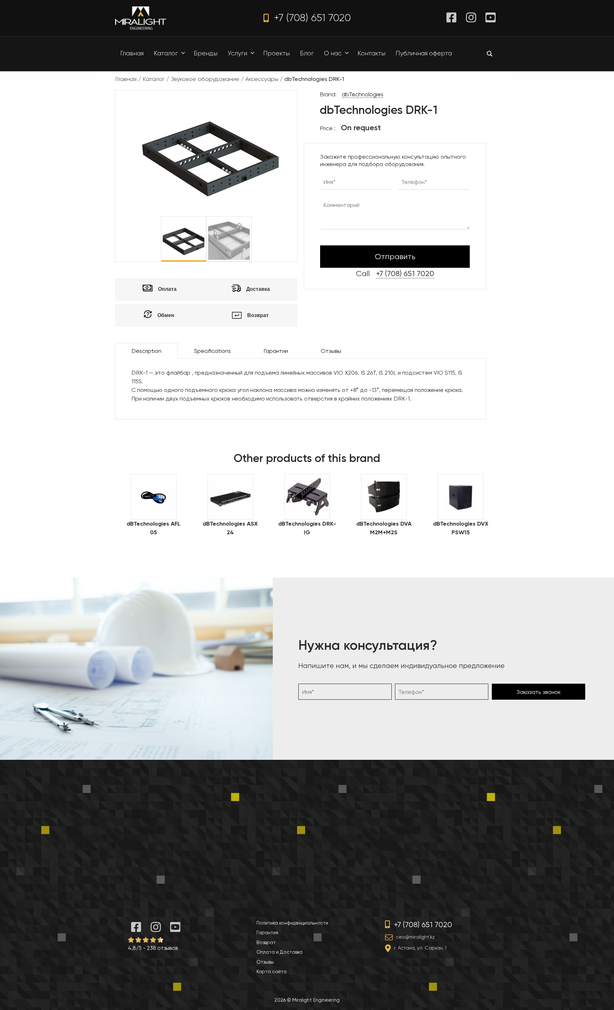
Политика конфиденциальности (292, 923)
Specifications (212, 350)
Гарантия (267, 932)
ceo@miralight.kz (415, 937)
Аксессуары (261, 79)
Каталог (166, 53)
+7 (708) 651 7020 (311, 18)
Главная (132, 53)
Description (146, 350)
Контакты (371, 53)
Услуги (237, 53)
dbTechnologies (362, 94)
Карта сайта (271, 971)
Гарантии (276, 350)
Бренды (205, 53)
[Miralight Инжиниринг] (140, 17)
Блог (307, 53)
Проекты (276, 53)
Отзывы (331, 350)
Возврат (266, 942)
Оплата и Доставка (279, 952)
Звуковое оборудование (205, 79)
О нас (333, 53)
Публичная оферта (424, 53)
